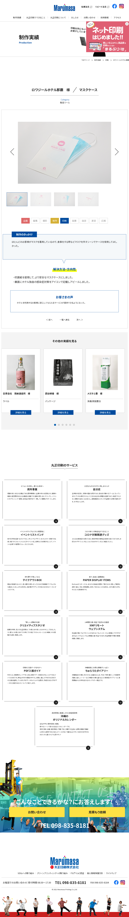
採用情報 (105, 17)
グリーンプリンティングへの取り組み (52, 873)
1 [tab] (55, 425)
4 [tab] (66, 425)
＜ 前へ (49, 319)
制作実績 (17, 17)
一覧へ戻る (64, 319)
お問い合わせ (89, 17)
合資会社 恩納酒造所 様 (16, 393)
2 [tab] (59, 425)
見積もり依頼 (97, 812)
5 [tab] (70, 425)
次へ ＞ (79, 319)
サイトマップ (111, 873)
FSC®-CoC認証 (77, 873)
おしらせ (74, 17)
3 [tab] (62, 425)
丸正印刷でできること (35, 17)
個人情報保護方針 (95, 873)
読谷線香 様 (52, 393)
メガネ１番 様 (94, 393)
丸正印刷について (58, 17)
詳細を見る (20, 412)
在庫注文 (85, 6)
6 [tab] (74, 425)
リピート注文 (100, 6)
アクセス (117, 17)
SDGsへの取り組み (26, 873)
